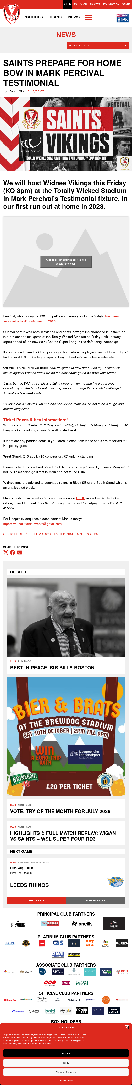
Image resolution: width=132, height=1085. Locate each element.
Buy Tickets (36, 900)
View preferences (66, 1072)
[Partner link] (17, 923)
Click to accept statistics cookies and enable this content (66, 261)
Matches (34, 17)
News (74, 17)
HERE (80, 498)
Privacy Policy (66, 1080)
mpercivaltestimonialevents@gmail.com (32, 523)
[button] (127, 1027)
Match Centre (95, 900)
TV (75, 4)
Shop (83, 4)
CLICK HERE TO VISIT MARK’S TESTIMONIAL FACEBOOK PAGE (53, 534)
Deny (66, 1062)
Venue (126, 4)
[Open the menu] (88, 18)
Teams (55, 17)
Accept (66, 1053)
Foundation (111, 4)
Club (67, 4)
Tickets (95, 4)
